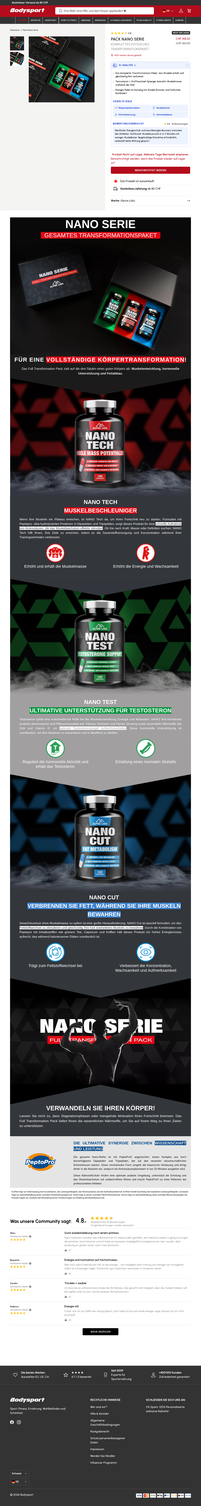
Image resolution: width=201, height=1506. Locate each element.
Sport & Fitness (68, 20)
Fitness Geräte (163, 20)
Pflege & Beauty (144, 20)
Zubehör (179, 20)
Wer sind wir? (98, 1407)
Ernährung (100, 20)
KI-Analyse (127, 65)
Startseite (15, 30)
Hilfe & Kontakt (99, 1413)
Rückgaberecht (99, 1431)
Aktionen (22, 20)
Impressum (97, 1449)
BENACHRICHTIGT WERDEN (150, 170)
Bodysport (26, 1494)
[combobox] (104, 10)
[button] (189, 11)
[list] (62, 69)
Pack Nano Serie (30, 30)
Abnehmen (85, 20)
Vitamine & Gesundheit (121, 20)
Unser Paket (50, 20)
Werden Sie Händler (102, 1456)
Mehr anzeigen (100, 1331)
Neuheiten (35, 20)
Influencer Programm (103, 1462)
